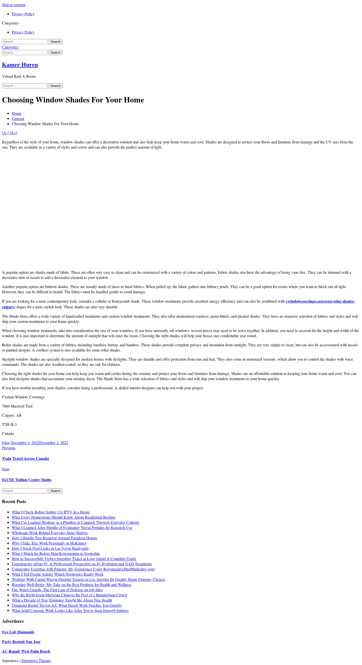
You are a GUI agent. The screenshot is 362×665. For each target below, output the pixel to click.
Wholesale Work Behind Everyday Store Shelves (50, 532)
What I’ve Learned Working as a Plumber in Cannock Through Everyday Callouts (75, 522)
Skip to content (13, 4)
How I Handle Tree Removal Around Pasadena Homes (54, 537)
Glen (6, 442)
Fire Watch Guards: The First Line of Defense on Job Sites (57, 589)
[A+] (13, 132)
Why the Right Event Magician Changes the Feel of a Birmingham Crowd (69, 594)
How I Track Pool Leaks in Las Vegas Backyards (50, 548)
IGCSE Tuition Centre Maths (26, 479)
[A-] (5, 132)
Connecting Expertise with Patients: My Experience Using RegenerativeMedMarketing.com (83, 568)
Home (16, 113)
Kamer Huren (20, 64)
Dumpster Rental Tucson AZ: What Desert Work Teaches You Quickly (67, 605)
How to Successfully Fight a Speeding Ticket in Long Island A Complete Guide (74, 558)
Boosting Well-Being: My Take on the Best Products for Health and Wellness (72, 584)
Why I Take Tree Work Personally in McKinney (49, 543)
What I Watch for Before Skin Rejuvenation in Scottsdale (56, 553)
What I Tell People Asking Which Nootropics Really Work (57, 574)
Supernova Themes (36, 660)
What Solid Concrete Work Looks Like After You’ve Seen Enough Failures (70, 610)
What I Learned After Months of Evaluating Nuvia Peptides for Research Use (72, 527)
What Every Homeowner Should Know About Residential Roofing (64, 517)
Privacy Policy (23, 13)
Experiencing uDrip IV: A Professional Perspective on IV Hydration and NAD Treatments (82, 563)
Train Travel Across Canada (25, 458)
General (18, 118)
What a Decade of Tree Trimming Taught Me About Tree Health (62, 600)
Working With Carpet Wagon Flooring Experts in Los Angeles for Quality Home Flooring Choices (88, 579)
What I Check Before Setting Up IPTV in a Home (51, 511)
